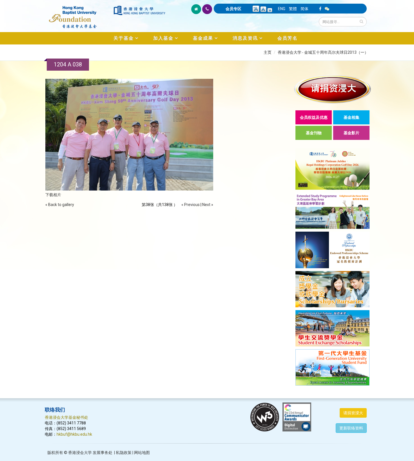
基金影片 (351, 133)
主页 (267, 52)
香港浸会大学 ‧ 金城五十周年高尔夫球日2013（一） (323, 52)
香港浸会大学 (80, 452)
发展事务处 (102, 452)
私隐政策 (124, 452)
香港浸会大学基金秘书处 (66, 417)
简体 (304, 8)
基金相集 (351, 117)
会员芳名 (287, 38)
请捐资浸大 (353, 413)
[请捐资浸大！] (332, 89)
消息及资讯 (245, 38)
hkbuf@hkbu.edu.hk (74, 434)
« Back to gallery (59, 204)
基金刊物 (314, 133)
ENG (281, 8)
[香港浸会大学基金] (78, 14)
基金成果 (203, 38)
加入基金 (163, 38)
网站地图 (142, 452)
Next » (207, 204)
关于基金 (123, 38)
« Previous (190, 204)
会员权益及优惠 (314, 117)
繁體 (293, 8)
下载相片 (53, 195)
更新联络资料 (351, 428)
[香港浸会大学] (139, 10)
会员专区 (233, 8)
